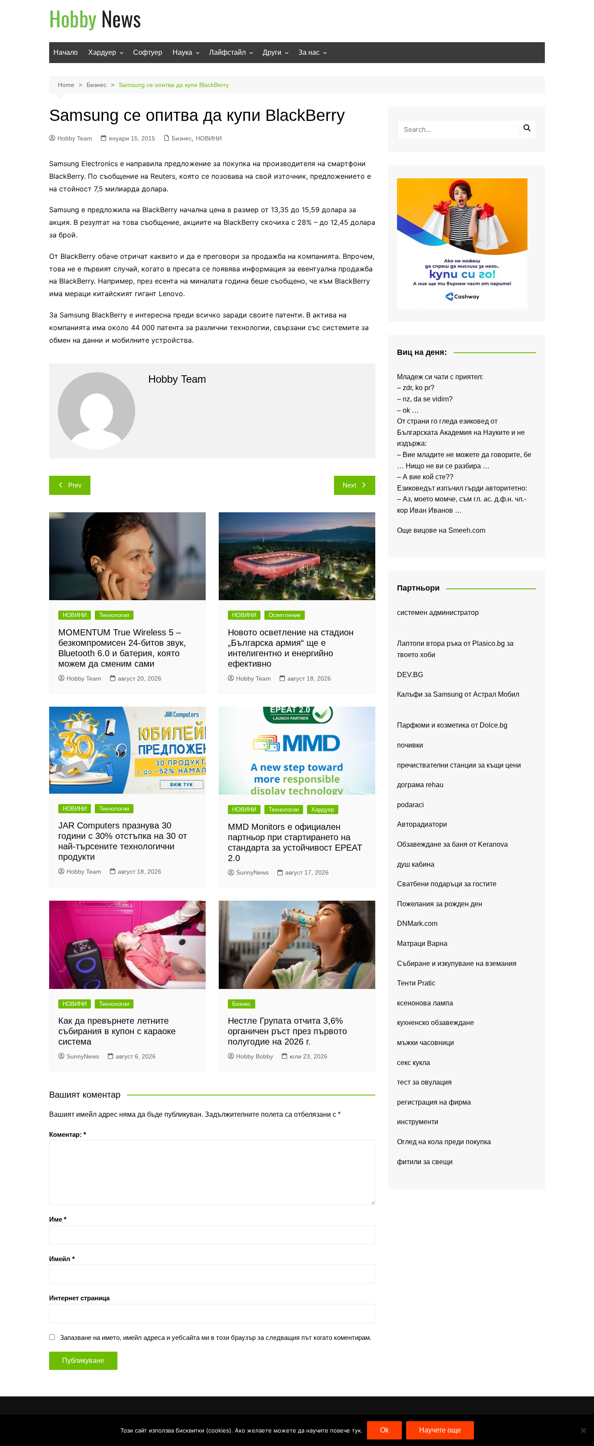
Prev (75, 485)
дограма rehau (420, 784)
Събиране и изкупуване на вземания (457, 963)
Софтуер (147, 52)
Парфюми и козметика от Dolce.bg (452, 725)
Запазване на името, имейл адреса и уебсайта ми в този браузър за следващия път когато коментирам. (215, 1337)
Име (58, 1219)
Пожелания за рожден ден (439, 904)
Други (272, 52)
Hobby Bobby (254, 1056)
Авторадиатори (422, 824)
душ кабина (415, 864)
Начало (65, 52)
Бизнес (182, 138)
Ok (384, 1430)
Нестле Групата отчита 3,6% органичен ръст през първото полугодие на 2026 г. (287, 1031)
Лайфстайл (227, 52)
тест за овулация (424, 1082)
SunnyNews (252, 872)
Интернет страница (79, 1298)
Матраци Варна (422, 943)
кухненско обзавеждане (435, 1022)
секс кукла (413, 1062)
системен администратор (438, 612)
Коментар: (67, 1134)
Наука (182, 52)
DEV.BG (410, 674)
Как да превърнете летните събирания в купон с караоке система (117, 1031)
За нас (309, 52)
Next (349, 485)
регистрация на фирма (434, 1102)
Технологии (114, 615)
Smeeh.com (466, 530)
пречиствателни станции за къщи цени (459, 765)
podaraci (410, 804)
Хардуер (102, 52)
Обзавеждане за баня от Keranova (452, 844)
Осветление (284, 615)
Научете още (440, 1430)
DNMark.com (417, 923)
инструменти (417, 1121)
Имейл (62, 1258)
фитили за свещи (425, 1161)
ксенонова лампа (425, 1003)
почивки (410, 745)
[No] (583, 1430)
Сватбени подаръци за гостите (447, 884)
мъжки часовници (425, 1042)
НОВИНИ (209, 138)
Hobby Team (74, 138)
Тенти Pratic (416, 983)
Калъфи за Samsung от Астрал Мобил (458, 694)
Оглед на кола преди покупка (444, 1141)
